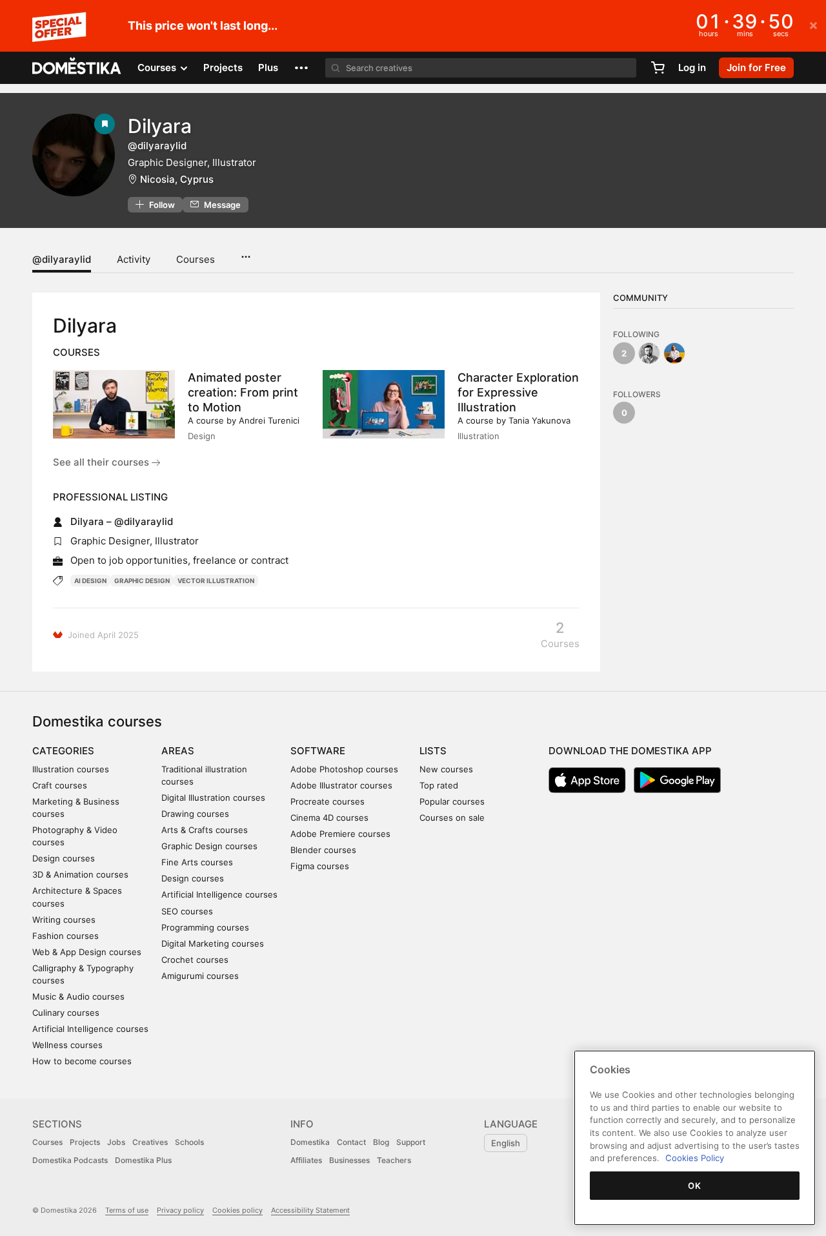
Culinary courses (65, 1012)
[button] (301, 68)
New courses (446, 769)
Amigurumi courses (200, 976)
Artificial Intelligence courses (90, 1029)
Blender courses (323, 850)
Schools (189, 1142)
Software (317, 751)
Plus (268, 67)
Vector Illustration (215, 580)
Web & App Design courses (86, 952)
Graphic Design (142, 580)
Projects (223, 67)
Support (410, 1142)
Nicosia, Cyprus (177, 179)
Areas (177, 751)
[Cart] (657, 68)
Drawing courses (195, 814)
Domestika (310, 1142)
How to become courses (82, 1061)
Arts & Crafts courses (204, 830)
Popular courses (452, 801)
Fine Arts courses (197, 862)
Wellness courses (67, 1045)
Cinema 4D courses (329, 817)
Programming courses (205, 927)
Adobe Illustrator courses (341, 785)
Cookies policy (237, 1210)
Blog (381, 1142)
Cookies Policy (694, 1158)
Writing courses (64, 919)
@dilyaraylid (61, 259)
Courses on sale (452, 817)
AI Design (90, 580)
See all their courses (102, 462)
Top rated (438, 785)
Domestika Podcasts (70, 1160)
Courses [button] (158, 67)
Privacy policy (180, 1210)
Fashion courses (65, 936)
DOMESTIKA (77, 68)
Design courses (63, 858)
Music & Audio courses (78, 996)
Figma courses (319, 866)
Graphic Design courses (209, 846)
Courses (195, 259)
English (505, 1143)
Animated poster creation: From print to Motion (243, 392)
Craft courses (59, 785)
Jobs (116, 1142)
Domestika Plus (143, 1160)
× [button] (813, 24)
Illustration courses (70, 769)
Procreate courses (327, 801)
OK (694, 1185)
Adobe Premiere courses (340, 834)
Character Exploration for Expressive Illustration (518, 392)
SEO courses (187, 911)
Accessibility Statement (310, 1210)
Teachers (394, 1160)
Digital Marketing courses (212, 943)
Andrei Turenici (269, 420)
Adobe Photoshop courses (344, 769)
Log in (692, 67)
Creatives (150, 1142)
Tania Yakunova (539, 420)
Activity (133, 259)
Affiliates (306, 1160)
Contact (351, 1142)
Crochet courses (194, 959)
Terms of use (126, 1210)
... (245, 252)
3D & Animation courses (80, 874)
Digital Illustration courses (213, 797)
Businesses (349, 1160)
